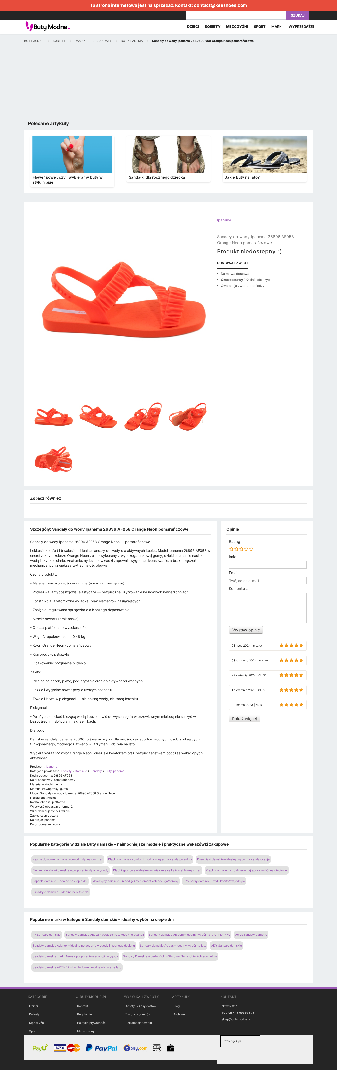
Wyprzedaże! (301, 26)
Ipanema (224, 220)
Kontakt (82, 1006)
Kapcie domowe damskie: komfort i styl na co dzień (68, 859)
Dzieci (33, 1006)
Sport (33, 1031)
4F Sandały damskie (47, 934)
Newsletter (229, 1006)
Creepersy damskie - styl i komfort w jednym (214, 881)
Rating (234, 541)
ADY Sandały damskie (226, 945)
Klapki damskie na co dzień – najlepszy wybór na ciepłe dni (247, 870)
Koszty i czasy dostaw (140, 1006)
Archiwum (180, 1014)
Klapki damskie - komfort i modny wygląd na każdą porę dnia (150, 859)
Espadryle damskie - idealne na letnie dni (61, 892)
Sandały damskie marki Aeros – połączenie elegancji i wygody (75, 956)
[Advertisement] (168, 82)
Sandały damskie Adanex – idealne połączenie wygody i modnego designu (84, 945)
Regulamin (84, 1014)
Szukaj (298, 15)
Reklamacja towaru (138, 1023)
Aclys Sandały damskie (251, 934)
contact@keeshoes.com (220, 5)
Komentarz (238, 588)
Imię (232, 557)
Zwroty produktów (138, 1014)
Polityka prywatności (91, 1023)
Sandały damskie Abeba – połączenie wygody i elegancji (105, 934)
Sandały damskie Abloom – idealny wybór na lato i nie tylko (189, 934)
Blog (176, 1006)
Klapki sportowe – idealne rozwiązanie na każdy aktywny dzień (157, 870)
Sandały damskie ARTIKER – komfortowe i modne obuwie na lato (77, 967)
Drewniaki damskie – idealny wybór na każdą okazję (233, 859)
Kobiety (34, 1014)
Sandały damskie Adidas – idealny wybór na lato (173, 945)
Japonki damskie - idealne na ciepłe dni (60, 881)
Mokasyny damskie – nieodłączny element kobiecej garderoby (135, 881)
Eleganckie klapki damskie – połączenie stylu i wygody (70, 870)
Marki (277, 26)
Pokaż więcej (244, 718)
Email (233, 573)
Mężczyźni (37, 1023)
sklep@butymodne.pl (236, 1019)
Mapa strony (85, 1031)
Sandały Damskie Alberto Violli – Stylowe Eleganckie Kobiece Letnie (170, 956)
